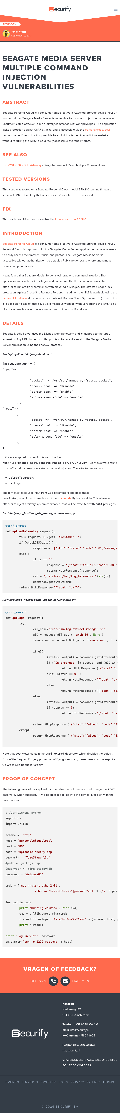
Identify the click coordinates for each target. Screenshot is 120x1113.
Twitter (48, 1082)
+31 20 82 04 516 (87, 1024)
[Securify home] (30, 1035)
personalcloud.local (97, 129)
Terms (109, 1082)
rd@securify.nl (71, 1050)
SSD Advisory (32, 165)
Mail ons (80, 981)
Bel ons (38, 981)
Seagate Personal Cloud (18, 243)
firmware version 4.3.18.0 (70, 219)
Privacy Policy (85, 1082)
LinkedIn (30, 1082)
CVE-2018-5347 (12, 165)
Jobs (63, 1082)
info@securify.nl (79, 1030)
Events (12, 1082)
